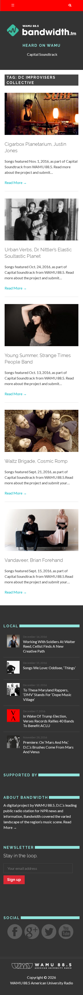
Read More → (16, 182)
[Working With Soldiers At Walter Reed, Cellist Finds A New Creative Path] (13, 642)
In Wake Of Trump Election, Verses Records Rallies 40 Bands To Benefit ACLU (48, 721)
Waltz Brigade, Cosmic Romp (36, 461)
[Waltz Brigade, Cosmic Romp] (41, 431)
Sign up (14, 879)
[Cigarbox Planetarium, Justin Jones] (41, 114)
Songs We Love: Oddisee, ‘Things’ (49, 667)
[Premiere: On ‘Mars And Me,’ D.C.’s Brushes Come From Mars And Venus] (13, 742)
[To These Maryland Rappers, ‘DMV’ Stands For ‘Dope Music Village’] (13, 690)
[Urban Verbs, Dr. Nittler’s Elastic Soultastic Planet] (41, 220)
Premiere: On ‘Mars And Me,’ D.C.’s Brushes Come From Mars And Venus (48, 747)
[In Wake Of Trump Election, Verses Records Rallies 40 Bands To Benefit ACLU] (13, 716)
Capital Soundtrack (42, 54)
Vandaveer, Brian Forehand (34, 560)
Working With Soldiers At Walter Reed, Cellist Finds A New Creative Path (49, 646)
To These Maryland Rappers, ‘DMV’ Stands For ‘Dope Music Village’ (47, 695)
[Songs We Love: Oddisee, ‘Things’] (13, 668)
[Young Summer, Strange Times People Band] (41, 326)
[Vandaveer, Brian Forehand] (41, 531)
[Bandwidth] (41, 30)
